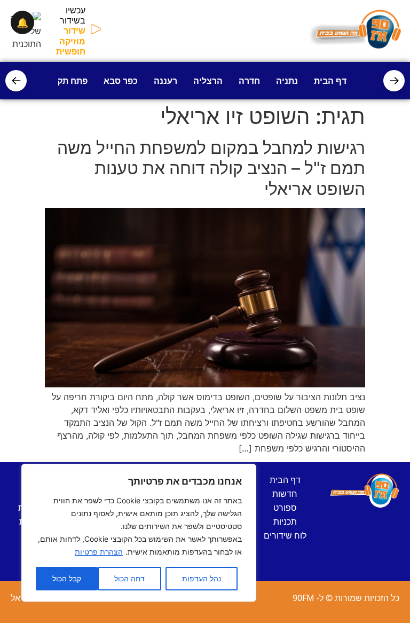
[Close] (245, 472)
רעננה (165, 81)
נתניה (287, 81)
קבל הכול (66, 578)
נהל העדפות (201, 578)
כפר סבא (121, 81)
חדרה (249, 81)
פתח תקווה (67, 81)
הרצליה (208, 81)
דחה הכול (129, 578)
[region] (138, 533)
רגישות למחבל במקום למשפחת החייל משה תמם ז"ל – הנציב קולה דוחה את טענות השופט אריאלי (211, 168)
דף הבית (330, 81)
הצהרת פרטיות (99, 551)
